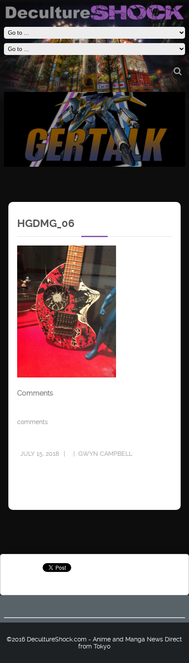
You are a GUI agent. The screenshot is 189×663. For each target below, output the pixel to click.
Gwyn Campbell (105, 453)
